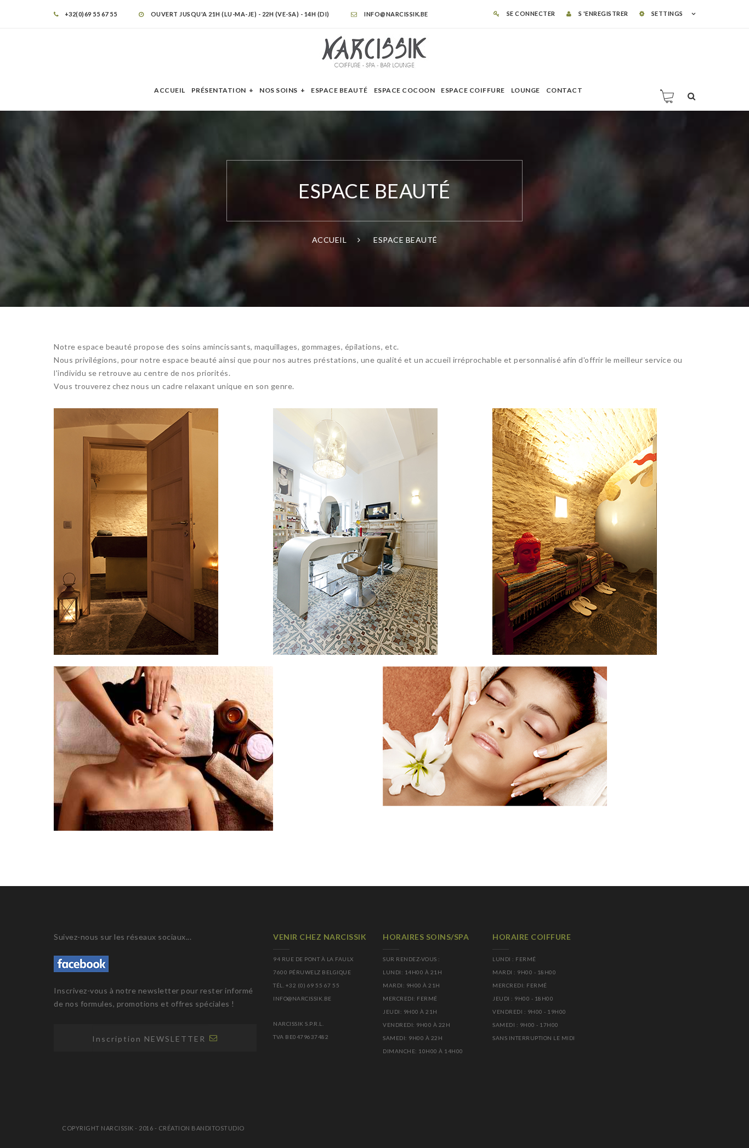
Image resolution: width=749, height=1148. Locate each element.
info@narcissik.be (395, 14)
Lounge (525, 90)
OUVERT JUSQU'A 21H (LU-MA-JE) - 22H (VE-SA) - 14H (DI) (239, 14)
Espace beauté (339, 90)
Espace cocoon (404, 90)
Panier (668, 96)
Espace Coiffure (473, 90)
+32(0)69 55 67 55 (91, 14)
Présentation (218, 90)
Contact (564, 90)
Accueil (169, 90)
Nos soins (278, 90)
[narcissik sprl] (374, 52)
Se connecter (530, 13)
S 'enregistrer (602, 13)
